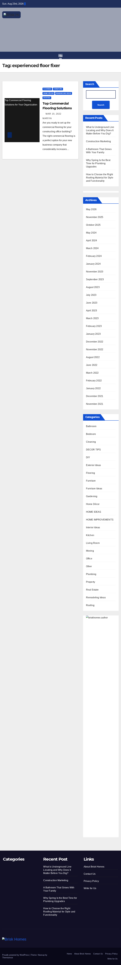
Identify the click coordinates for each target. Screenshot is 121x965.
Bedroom (91, 434)
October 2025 (93, 225)
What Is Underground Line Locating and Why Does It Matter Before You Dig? (100, 130)
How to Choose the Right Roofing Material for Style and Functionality (99, 177)
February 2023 (94, 326)
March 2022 (92, 373)
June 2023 (91, 302)
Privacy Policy (91, 881)
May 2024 (91, 232)
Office (89, 558)
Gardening (91, 496)
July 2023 (91, 295)
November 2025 (94, 217)
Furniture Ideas (94, 488)
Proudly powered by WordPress (16, 955)
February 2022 (94, 380)
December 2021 (94, 396)
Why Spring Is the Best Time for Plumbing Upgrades (98, 163)
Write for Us (90, 888)
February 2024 (94, 256)
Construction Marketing (98, 141)
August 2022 (93, 357)
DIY (88, 457)
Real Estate (92, 589)
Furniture (58, 89)
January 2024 (93, 264)
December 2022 (94, 341)
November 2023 (94, 271)
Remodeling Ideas (63, 93)
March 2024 (92, 248)
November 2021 (94, 404)
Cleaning (91, 442)
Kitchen (90, 535)
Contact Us (90, 874)
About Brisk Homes (94, 866)
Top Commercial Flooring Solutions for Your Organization (21, 102)
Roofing (46, 98)
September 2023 (95, 279)
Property (90, 582)
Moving (90, 551)
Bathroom (91, 426)
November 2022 (94, 349)
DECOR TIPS (93, 449)
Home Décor (48, 93)
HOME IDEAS (93, 512)
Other (89, 566)
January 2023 (93, 334)
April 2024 (91, 240)
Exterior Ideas (93, 465)
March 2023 (92, 318)
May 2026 (91, 209)
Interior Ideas (93, 527)
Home (69, 954)
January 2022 (93, 388)
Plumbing (91, 574)
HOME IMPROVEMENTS (99, 519)
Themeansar (7, 957)
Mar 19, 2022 (53, 113)
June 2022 (91, 365)
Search (89, 84)
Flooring (47, 89)
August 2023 (93, 287)
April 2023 (91, 310)
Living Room (93, 543)
